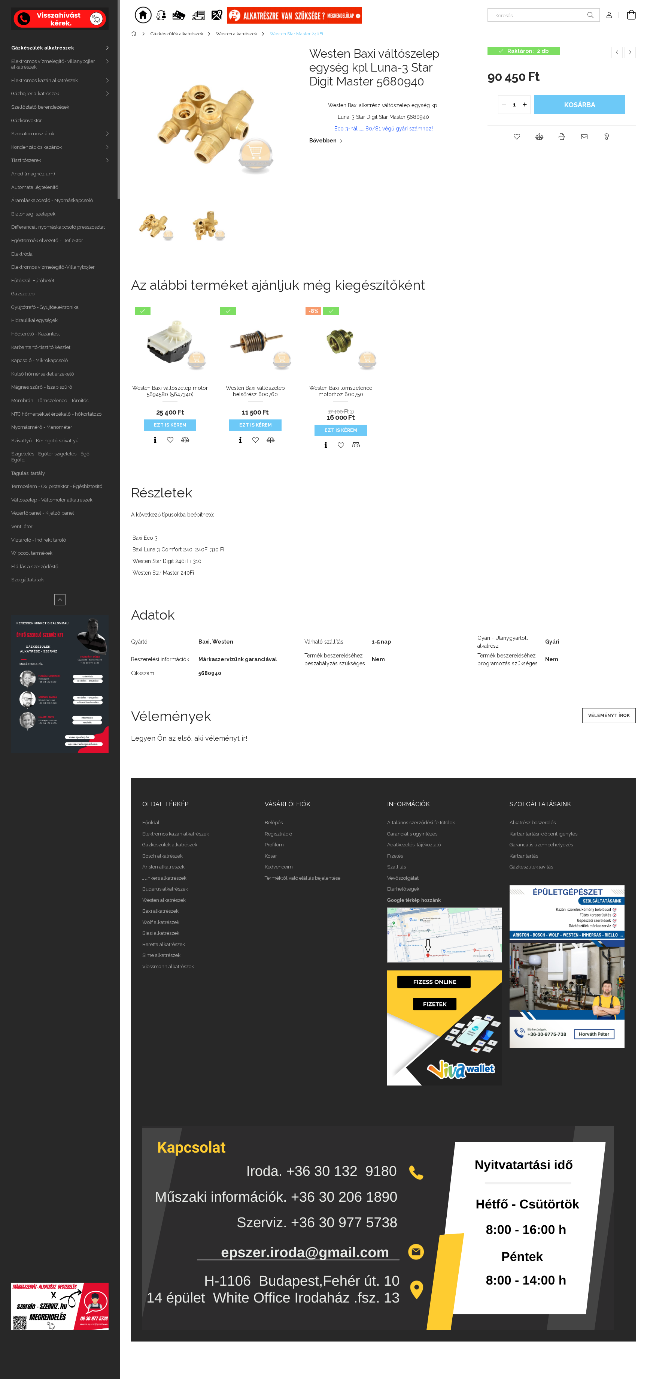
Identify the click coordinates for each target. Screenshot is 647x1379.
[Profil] (609, 15)
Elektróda (22, 254)
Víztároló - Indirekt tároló (38, 540)
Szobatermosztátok (32, 133)
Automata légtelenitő (34, 187)
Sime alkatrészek (161, 955)
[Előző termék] (617, 52)
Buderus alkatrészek (165, 889)
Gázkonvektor (26, 120)
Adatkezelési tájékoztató (414, 844)
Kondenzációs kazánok (36, 147)
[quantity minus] (504, 105)
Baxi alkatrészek (160, 911)
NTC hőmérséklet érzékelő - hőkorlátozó (56, 414)
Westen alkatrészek (164, 900)
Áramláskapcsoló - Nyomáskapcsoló (52, 200)
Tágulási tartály (28, 473)
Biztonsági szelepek (33, 214)
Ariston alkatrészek (163, 867)
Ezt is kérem (170, 425)
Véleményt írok (609, 715)
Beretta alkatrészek (163, 944)
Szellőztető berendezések (40, 107)
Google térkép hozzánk (414, 900)
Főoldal (151, 822)
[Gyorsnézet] (155, 440)
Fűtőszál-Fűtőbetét (32, 280)
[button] (516, 136)
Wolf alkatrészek (160, 922)
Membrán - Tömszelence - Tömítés (49, 400)
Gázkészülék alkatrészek (42, 48)
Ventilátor (22, 526)
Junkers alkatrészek (164, 878)
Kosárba (579, 105)
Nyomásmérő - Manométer (41, 427)
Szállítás (396, 867)
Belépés (274, 822)
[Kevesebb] (60, 599)
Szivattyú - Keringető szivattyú (45, 440)
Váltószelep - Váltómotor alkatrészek (51, 500)
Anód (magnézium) (33, 174)
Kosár (271, 856)
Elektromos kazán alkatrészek (44, 80)
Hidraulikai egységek (34, 320)
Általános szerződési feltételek (421, 822)
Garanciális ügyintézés (412, 834)
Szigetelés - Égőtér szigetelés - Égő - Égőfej (51, 457)
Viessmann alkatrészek (168, 966)
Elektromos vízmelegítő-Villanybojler (53, 267)
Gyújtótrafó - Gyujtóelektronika (45, 307)
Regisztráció (278, 834)
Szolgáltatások (27, 579)
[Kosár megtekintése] (627, 15)
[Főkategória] (135, 33)
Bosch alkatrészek (162, 856)
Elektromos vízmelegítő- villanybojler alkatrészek (53, 64)
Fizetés (395, 856)
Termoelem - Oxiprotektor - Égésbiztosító (56, 486)
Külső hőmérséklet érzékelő (42, 374)
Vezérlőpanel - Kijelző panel (42, 513)
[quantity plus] (524, 105)
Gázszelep (22, 293)
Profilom (274, 844)
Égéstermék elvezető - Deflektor (47, 240)
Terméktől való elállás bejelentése (302, 878)
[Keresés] (590, 15)
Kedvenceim (279, 867)
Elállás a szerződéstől (35, 566)
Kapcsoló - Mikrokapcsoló (39, 360)
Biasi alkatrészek (160, 933)
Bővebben (323, 141)
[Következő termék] (630, 52)
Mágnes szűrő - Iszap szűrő (41, 387)
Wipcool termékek (31, 553)
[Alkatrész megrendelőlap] (294, 15)
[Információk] (189, 15)
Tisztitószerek (26, 160)
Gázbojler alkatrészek (35, 93)
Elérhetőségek (403, 889)
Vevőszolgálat (403, 878)
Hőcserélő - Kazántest (35, 334)
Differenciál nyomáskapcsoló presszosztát (58, 227)
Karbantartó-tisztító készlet (40, 347)
